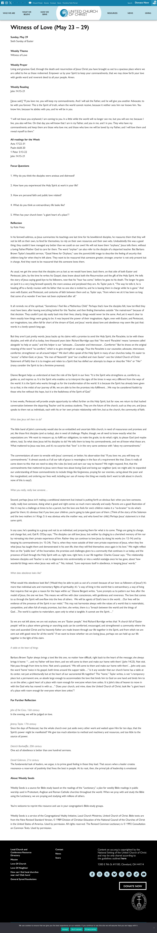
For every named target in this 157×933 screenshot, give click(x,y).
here (123, 858)
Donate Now (142, 2)
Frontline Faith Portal (70, 3)
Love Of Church (18, 863)
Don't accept (77, 929)
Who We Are (9, 13)
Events (46, 3)
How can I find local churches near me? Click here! (25, 873)
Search (130, 3)
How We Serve (45, 13)
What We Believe (26, 13)
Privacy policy (90, 929)
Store (59, 3)
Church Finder (38, 3)
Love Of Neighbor (19, 867)
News (58, 853)
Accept (65, 929)
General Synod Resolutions (24, 879)
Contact (53, 3)
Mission (14, 859)
